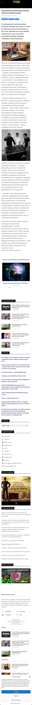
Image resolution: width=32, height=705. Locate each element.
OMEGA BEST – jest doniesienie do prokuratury (12, 540)
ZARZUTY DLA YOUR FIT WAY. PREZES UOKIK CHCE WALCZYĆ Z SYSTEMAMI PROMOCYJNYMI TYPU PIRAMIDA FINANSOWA (15, 514)
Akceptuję (16, 691)
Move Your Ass (8, 442)
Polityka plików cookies (15, 703)
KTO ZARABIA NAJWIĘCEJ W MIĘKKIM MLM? (19, 325)
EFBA (5, 448)
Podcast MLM (7, 454)
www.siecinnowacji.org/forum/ (11, 250)
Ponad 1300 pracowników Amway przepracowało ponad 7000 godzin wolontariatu (21, 306)
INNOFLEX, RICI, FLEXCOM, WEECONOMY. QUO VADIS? (15, 559)
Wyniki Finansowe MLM (10, 466)
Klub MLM (6, 460)
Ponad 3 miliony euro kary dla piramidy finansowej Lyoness (15, 551)
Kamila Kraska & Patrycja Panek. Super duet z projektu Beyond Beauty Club (20, 666)
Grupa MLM (7, 436)
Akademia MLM (8, 445)
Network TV (7, 451)
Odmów (16, 696)
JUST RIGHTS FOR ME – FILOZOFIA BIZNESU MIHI (13, 372)
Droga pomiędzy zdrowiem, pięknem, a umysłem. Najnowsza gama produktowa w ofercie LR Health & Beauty (15, 403)
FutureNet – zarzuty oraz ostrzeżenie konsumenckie (14, 548)
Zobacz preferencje (16, 700)
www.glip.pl (14, 236)
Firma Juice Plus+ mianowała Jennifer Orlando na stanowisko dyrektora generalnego (20, 335)
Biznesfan (6, 439)
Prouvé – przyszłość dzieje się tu (10, 398)
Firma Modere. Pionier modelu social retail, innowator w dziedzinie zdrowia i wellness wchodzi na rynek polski (15, 359)
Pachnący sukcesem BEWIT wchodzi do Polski (13, 376)
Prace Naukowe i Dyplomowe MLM (13, 463)
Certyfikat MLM (8, 457)
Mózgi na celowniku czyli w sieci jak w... (16, 283)
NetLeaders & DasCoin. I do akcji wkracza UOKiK (13, 555)
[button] (30, 676)
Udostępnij (5, 19)
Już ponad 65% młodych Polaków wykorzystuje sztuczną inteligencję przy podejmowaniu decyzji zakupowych (20, 316)
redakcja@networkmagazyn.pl (17, 623)
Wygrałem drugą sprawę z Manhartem (10, 544)
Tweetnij (12, 19)
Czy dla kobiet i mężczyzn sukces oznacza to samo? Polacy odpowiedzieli (20, 344)
